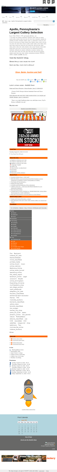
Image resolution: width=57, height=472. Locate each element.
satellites (13, 323)
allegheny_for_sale (16, 291)
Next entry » (46, 24)
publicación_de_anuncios (20, 50)
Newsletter (14, 218)
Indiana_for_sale (15, 255)
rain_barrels (26, 314)
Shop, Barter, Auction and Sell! (28, 72)
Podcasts (15, 228)
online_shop (18, 46)
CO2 (24, 321)
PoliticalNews (20, 316)
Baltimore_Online (16, 268)
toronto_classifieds (16, 306)
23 (19, 431)
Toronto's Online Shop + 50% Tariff (20, 177)
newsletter (18, 321)
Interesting (14, 220)
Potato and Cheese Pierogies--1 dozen (21, 199)
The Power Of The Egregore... (18, 182)
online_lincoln (14, 264)
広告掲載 (20, 54)
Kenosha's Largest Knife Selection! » (29, 108)
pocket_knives (12, 48)
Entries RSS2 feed (17, 342)
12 (28, 428)
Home (3, 21)
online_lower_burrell (17, 270)
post (17, 48)
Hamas (12, 297)
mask (11, 45)
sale (22, 51)
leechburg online (16, 272)
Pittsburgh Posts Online (17, 183)
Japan (24, 312)
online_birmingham (16, 281)
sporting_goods (13, 53)
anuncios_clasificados (22, 37)
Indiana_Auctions (16, 329)
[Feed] (44, 4)
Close (47, 471)
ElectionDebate (15, 257)
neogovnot (21, 323)
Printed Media (16, 248)
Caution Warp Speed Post (28, 409)
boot (31, 39)
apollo (34, 37)
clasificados (37, 39)
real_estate (12, 51)
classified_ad (43, 39)
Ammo (15, 245)
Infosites (15, 222)
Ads (9, 21)
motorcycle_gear (24, 45)
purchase (38, 50)
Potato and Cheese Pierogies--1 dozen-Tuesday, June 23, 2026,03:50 (26, 88)
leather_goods (37, 43)
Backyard (17, 253)
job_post (44, 42)
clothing (25, 40)
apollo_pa (38, 37)
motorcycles (30, 45)
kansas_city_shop (16, 310)
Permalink (27, 36)
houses (37, 42)
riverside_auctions (16, 300)
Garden (22, 42)
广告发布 (15, 54)
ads (16, 37)
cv (31, 40)
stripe (23, 53)
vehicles (26, 53)
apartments (30, 37)
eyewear (40, 40)
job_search (12, 43)
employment (35, 40)
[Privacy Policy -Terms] (53, 4)
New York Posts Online (16, 189)
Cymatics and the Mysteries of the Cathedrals (23, 185)
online (42, 45)
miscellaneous (17, 233)
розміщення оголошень (34, 53)
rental (15, 51)
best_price (25, 39)
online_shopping (25, 46)
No (11, 36)
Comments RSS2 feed (18, 344)
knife (18, 43)
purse (42, 50)
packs (30, 46)
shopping (42, 51)
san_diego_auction (16, 287)
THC (17, 297)
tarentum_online (15, 276)
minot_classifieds (16, 260)
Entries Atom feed (17, 338)
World (14, 213)
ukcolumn (13, 279)
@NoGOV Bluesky (49, 444)
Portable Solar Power (18, 246)
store (20, 53)
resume (18, 51)
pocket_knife (43, 46)
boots (33, 39)
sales (27, 51)
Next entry (14, 171)
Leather (31, 43)
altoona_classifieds (16, 319)
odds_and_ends (37, 45)
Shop (6, 21)
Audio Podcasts (17, 231)
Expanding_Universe (17, 283)
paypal (33, 46)
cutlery (29, 40)
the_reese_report (16, 274)
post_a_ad (20, 48)
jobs (15, 43)
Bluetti (20, 279)
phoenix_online (15, 314)
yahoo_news (14, 304)
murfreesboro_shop (17, 285)
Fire (11, 253)
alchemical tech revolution (19, 295)
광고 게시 (25, 54)
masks (13, 45)
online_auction (13, 46)
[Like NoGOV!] (50, 442)
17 (22, 430)
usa (26, 319)
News (12, 211)
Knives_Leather (26, 43)
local (14, 216)
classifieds (21, 40)
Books (14, 224)
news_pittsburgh (15, 289)
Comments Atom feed (18, 340)
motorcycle (17, 45)
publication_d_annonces (31, 50)
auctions (18, 39)
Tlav (19, 325)
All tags (12, 332)
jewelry (40, 42)
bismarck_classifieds (17, 302)
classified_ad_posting (14, 40)
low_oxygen (14, 308)
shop (32, 51)
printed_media (15, 262)
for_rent (44, 40)
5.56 (11, 321)
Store (17, 53)
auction (42, 37)
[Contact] (48, 4)
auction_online (13, 39)
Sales (24, 51)
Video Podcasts (17, 230)
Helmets (33, 42)
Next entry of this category (18, 172)
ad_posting (13, 37)
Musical (15, 243)
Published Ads (16, 239)
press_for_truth (15, 312)
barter (21, 39)
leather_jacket (43, 43)
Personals (38, 46)
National (15, 214)
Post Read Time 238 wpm (17, 154)
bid (28, 39)
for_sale (11, 42)
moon (23, 264)
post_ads (25, 48)
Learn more (41, 471)
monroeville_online (16, 327)
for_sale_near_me (17, 42)
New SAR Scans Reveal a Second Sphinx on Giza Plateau (25, 194)
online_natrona (15, 266)
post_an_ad (29, 48)
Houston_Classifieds (17, 293)
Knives (21, 43)
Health (15, 226)
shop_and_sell (37, 51)
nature (12, 316)
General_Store (28, 42)
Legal (25, 276)
